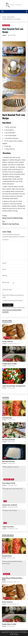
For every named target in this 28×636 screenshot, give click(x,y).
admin (4, 35)
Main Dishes (6, 25)
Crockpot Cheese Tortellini (9, 364)
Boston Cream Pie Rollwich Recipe (12, 217)
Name (4, 263)
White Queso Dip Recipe (8, 461)
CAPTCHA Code (6, 290)
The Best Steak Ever (7, 341)
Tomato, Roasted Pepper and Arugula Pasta (13, 386)
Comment (5, 239)
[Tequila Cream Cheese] (14, 517)
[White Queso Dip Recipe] (14, 452)
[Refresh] (13, 282)
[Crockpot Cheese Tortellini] (14, 354)
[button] (2, 11)
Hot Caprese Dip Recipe (8, 440)
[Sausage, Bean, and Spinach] (14, 495)
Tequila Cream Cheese (8, 527)
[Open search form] (26, 11)
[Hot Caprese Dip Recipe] (14, 430)
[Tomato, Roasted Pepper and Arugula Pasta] (14, 376)
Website (4, 275)
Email (4, 269)
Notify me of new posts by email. (13, 300)
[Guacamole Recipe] (14, 408)
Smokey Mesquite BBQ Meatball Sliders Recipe (12, 579)
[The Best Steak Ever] (14, 331)
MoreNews (24, 632)
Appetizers (7, 479)
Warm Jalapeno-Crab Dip (8, 483)
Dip (5, 414)
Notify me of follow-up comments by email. (13, 296)
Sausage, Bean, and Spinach (9, 505)
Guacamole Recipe (7, 418)
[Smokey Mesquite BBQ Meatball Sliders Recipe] (14, 568)
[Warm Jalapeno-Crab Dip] (14, 473)
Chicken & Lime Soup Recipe (10, 222)
